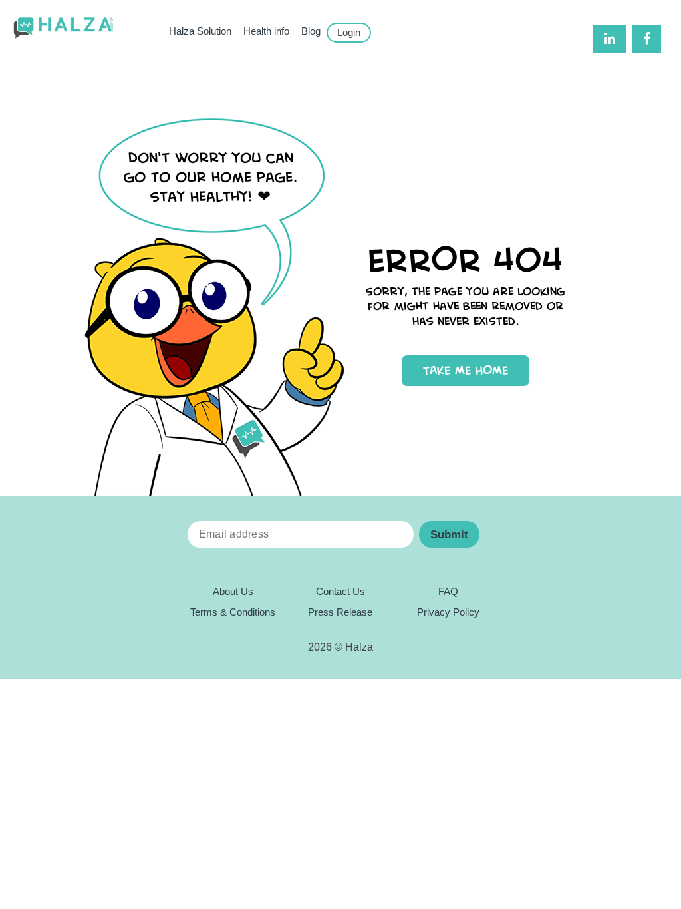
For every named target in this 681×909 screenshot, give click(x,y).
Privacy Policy (448, 612)
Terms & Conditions (232, 612)
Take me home (465, 370)
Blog (311, 31)
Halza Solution (200, 31)
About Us (233, 591)
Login (348, 32)
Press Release (340, 612)
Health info (266, 31)
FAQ (448, 591)
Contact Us (340, 591)
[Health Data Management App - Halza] (63, 28)
